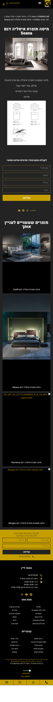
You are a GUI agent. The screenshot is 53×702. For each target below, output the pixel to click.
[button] (40, 3)
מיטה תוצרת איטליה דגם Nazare (26, 387)
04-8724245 (15, 3)
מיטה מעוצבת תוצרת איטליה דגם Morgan (26, 523)
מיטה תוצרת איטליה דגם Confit (26, 289)
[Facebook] (31, 594)
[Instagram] (22, 594)
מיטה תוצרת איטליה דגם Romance (26, 462)
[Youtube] (26, 594)
